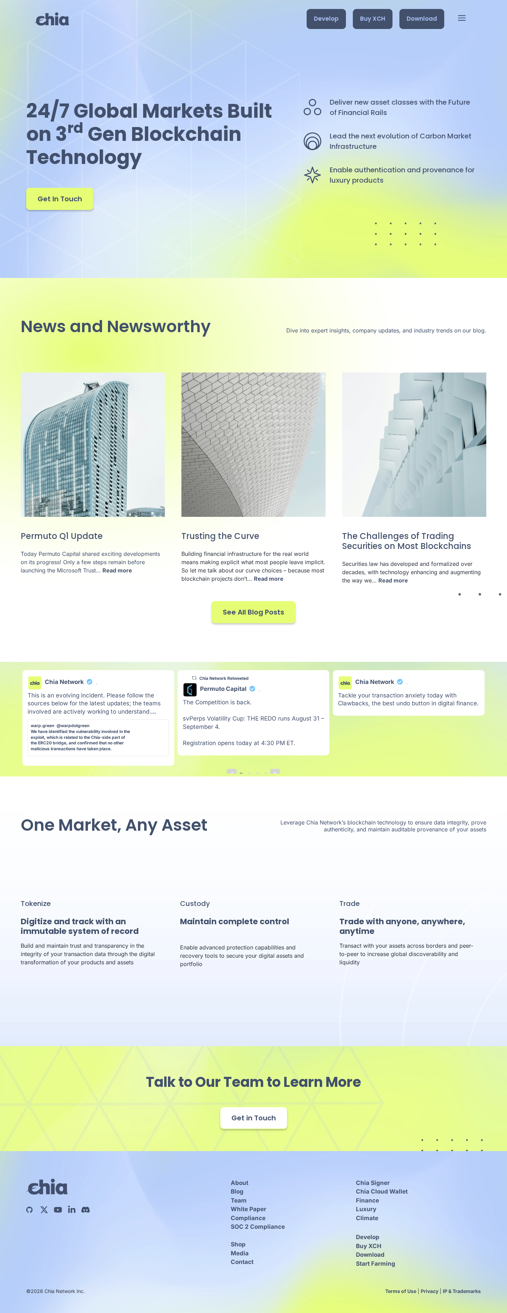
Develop (326, 19)
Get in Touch (253, 1118)
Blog (237, 1191)
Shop (238, 1244)
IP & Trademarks (462, 1291)
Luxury (366, 1209)
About (239, 1182)
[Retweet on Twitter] (194, 677)
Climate (367, 1218)
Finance (367, 1200)
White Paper (248, 1209)
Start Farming (375, 1263)
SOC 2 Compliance (258, 1226)
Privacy (429, 1291)
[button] (462, 19)
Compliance (248, 1218)
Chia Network (64, 681)
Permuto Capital (223, 688)
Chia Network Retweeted (224, 678)
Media (240, 1253)
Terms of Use (400, 1291)
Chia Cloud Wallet (382, 1191)
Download (422, 19)
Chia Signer (373, 1182)
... (153, 711)
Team (239, 1200)
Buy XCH (372, 19)
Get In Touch (60, 199)
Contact (242, 1261)
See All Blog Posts (253, 612)
